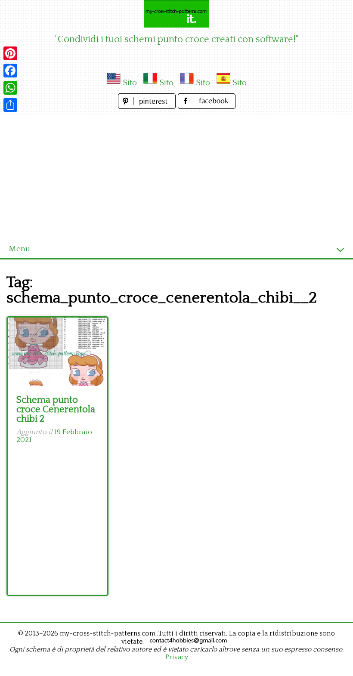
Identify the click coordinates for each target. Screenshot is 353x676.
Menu (19, 248)
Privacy (176, 657)
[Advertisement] (176, 175)
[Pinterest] (10, 53)
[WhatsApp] (10, 87)
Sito (130, 82)
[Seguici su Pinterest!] (148, 106)
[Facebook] (10, 70)
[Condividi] (10, 105)
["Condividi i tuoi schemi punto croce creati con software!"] (176, 14)
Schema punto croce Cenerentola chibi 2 (55, 409)
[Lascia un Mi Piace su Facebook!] (206, 106)
